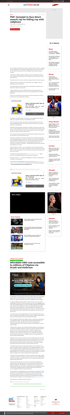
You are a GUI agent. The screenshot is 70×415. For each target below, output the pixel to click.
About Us (18, 397)
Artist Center (42, 398)
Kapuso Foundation (43, 403)
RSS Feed (35, 401)
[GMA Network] (8, 1)
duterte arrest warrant (23, 169)
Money (27, 398)
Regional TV (42, 405)
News (11, 1)
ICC (39, 169)
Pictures (42, 401)
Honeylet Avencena (34, 169)
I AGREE (53, 413)
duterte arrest (15, 169)
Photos (35, 398)
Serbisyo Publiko (28, 404)
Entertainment (42, 397)
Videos (35, 397)
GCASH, (14, 381)
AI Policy (18, 402)
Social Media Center (36, 403)
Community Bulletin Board (29, 405)
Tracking (27, 406)
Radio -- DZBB (36, 399)
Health (27, 381)
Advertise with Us (19, 399)
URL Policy (18, 401)
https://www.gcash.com (38, 376)
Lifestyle (27, 403)
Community (42, 399)
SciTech (27, 401)
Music (41, 402)
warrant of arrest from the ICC (33, 153)
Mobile (35, 402)
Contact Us (18, 398)
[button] (53, 117)
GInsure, (18, 381)
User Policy (18, 403)
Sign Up (35, 114)
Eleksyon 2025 (28, 407)
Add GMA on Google (15, 29)
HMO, (25, 381)
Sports (27, 399)
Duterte (19, 157)
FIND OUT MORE (62, 413)
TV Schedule (18, 407)
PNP (29, 169)
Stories (35, 406)
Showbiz (27, 402)
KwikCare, (22, 381)
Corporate (42, 404)
